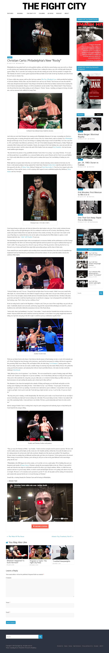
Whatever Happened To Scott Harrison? (15, 562)
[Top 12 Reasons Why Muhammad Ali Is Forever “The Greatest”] (83, 270)
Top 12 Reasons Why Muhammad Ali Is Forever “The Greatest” (95, 273)
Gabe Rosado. (17, 370)
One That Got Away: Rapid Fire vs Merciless (89, 218)
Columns (42, 13)
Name (8, 602)
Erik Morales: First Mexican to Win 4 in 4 (90, 193)
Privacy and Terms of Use (87, 646)
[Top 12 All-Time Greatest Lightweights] (83, 280)
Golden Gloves (52, 165)
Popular (91, 249)
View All (99, 114)
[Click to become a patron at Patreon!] (40, 524)
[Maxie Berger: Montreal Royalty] (89, 118)
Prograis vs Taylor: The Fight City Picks (38, 562)
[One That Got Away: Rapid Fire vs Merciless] (89, 201)
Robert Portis (91, 166)
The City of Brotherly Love (48, 79)
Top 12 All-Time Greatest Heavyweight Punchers (95, 263)
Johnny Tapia (25, 167)
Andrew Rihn (91, 242)
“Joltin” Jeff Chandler (26, 237)
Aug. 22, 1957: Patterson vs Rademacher (90, 239)
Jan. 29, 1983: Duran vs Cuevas (88, 163)
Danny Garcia (25, 465)
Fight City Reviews (77, 646)
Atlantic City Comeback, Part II (62, 536)
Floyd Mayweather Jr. (48, 167)
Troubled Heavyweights (61, 561)
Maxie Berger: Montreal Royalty (88, 135)
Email (8, 612)
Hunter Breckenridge (93, 222)
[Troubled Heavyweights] (63, 546)
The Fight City (31, 13)
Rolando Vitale (21, 63)
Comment (8, 578)
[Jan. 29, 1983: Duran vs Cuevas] (89, 143)
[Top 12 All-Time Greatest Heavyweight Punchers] (83, 261)
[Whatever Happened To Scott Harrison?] (17, 546)
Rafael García (91, 196)
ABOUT (67, 13)
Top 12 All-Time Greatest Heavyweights (95, 254)
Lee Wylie (50, 13)
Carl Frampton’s (53, 363)
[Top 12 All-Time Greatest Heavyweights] (83, 252)
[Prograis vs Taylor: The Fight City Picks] (40, 546)
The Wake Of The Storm (15, 536)
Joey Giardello (57, 147)
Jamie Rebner (92, 138)
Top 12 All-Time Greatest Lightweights (95, 282)
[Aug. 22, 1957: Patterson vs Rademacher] (90, 230)
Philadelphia (69, 138)
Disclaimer (96, 646)
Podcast (59, 13)
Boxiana (20, 13)
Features (10, 13)
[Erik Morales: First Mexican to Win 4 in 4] (89, 172)
